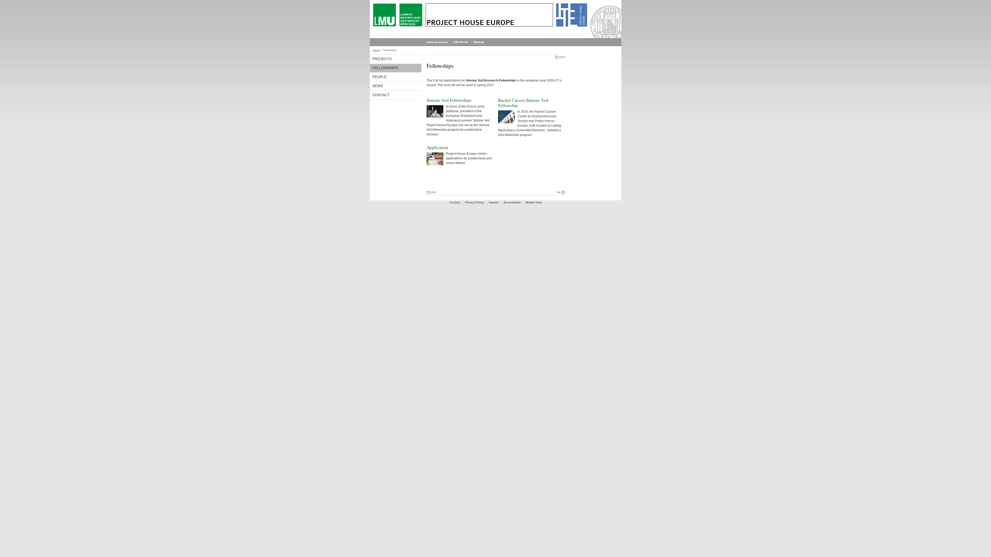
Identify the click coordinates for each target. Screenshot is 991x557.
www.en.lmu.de (437, 42)
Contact (381, 95)
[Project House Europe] (495, 37)
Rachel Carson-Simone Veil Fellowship (523, 102)
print (562, 57)
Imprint (494, 202)
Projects (381, 59)
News (377, 86)
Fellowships (385, 68)
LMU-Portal (460, 42)
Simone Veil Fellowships (449, 100)
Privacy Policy (474, 202)
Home (376, 50)
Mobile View (534, 202)
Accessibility (513, 202)
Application (437, 147)
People (379, 77)
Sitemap (478, 42)
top (559, 192)
